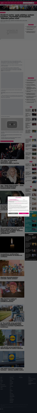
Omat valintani (13, 213)
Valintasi (24, 199)
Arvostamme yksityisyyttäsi (13, 199)
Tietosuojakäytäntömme (26, 215)
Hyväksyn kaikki (24, 213)
